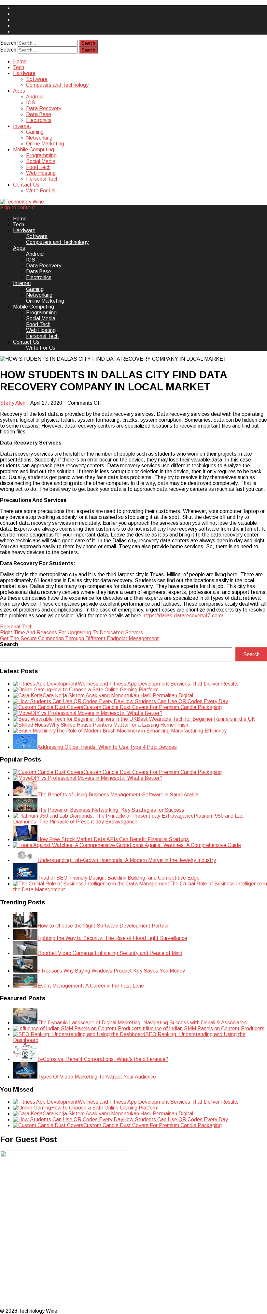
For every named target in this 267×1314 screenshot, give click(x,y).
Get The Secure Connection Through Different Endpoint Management (79, 638)
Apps (19, 91)
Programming (41, 155)
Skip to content (17, 207)
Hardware (24, 73)
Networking (39, 138)
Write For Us (40, 190)
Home (20, 61)
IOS (30, 102)
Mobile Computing (33, 149)
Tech (18, 67)
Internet (22, 126)
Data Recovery (43, 108)
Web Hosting (41, 173)
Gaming (35, 132)
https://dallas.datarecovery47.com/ (183, 615)
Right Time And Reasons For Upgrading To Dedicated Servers (71, 632)
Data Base (38, 114)
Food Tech (38, 167)
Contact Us (26, 185)
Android (35, 96)
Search (8, 43)
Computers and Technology (57, 85)
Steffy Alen (12, 403)
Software (37, 79)
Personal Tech (42, 179)
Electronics (38, 120)
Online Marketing (45, 143)
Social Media (40, 161)
